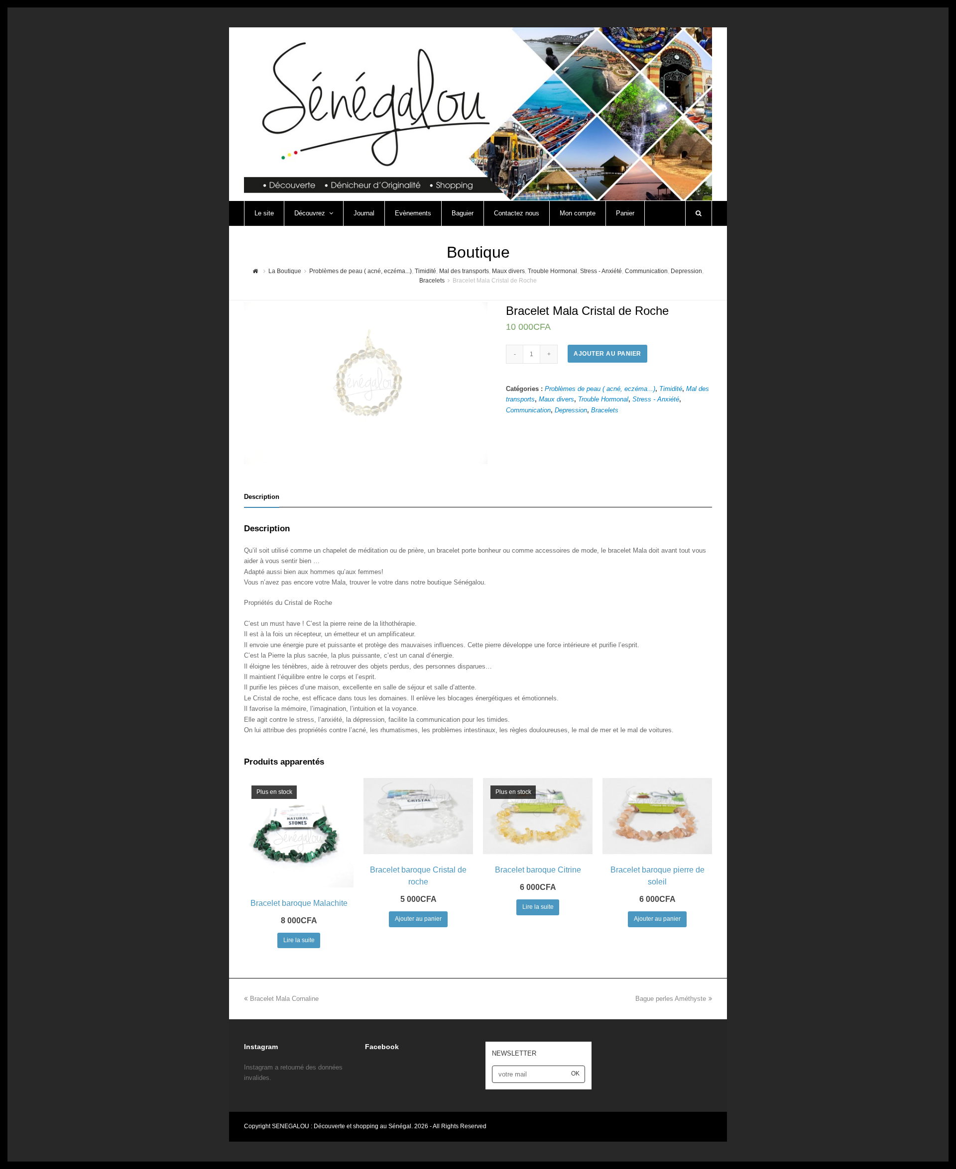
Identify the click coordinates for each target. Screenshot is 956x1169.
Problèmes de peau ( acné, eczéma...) (600, 388)
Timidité (670, 388)
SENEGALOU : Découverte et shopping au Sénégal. (343, 1126)
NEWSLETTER (514, 1053)
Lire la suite (299, 940)
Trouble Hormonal (603, 399)
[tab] (261, 497)
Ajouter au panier (607, 353)
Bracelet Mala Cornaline (284, 998)
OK (575, 1073)
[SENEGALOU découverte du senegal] (478, 113)
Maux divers (556, 399)
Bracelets (604, 410)
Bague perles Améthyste (670, 998)
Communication (528, 410)
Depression (571, 410)
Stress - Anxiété (655, 399)
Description (261, 496)
